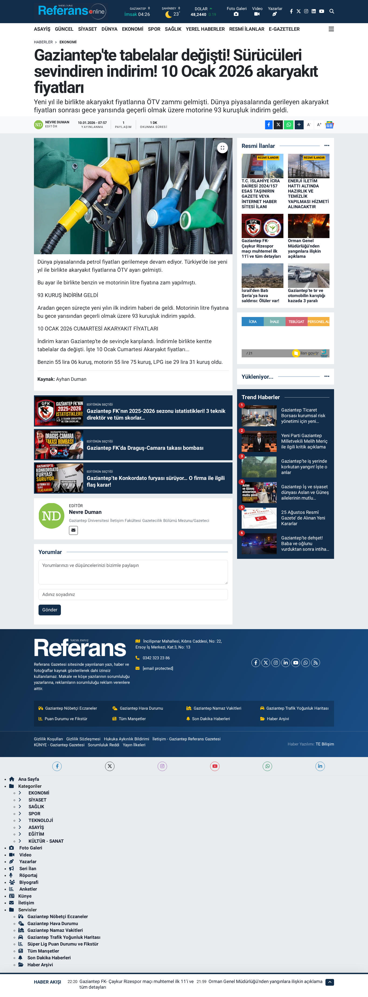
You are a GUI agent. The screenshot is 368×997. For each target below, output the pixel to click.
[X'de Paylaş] (278, 124)
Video (25, 854)
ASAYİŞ (42, 29)
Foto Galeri (30, 847)
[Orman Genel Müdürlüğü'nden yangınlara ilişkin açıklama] (309, 225)
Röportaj (27, 875)
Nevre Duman (85, 512)
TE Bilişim (325, 744)
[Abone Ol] (329, 125)
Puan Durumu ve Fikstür (66, 718)
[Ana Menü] (331, 29)
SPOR (154, 29)
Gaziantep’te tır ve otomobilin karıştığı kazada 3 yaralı (306, 295)
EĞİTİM (35, 834)
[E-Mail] (73, 530)
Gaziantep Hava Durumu (141, 708)
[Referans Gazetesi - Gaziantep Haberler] (71, 11)
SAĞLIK (173, 29)
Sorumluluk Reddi (103, 744)
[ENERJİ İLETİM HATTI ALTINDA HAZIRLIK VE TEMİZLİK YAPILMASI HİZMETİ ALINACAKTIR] (309, 165)
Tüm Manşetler (132, 718)
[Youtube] (295, 662)
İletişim (26, 902)
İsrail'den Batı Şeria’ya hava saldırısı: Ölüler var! (260, 295)
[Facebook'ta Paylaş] (269, 124)
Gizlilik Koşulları (48, 739)
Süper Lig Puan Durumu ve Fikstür (62, 944)
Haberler (43, 42)
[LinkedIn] (285, 662)
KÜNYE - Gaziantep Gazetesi (59, 744)
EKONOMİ (132, 29)
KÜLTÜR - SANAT (45, 841)
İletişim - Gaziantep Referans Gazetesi (186, 739)
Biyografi (28, 882)
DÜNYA (109, 29)
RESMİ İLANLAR (246, 29)
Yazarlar (27, 861)
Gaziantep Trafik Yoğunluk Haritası (297, 708)
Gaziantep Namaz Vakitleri (217, 708)
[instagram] (162, 766)
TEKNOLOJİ (40, 820)
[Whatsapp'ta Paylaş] (288, 124)
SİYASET (87, 29)
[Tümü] (326, 145)
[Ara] (331, 11)
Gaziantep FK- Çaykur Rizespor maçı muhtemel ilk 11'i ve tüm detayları (261, 248)
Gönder (49, 609)
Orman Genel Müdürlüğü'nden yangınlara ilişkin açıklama (304, 248)
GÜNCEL (64, 29)
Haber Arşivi (278, 718)
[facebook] (57, 766)
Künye (25, 896)
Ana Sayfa (28, 779)
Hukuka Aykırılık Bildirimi (126, 739)
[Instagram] (275, 662)
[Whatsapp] (305, 662)
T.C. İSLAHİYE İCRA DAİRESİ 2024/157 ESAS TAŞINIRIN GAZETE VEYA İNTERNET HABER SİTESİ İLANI (261, 193)
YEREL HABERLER (205, 29)
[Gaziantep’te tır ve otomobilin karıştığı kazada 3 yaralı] (309, 275)
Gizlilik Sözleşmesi (83, 739)
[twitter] (109, 766)
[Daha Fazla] (299, 124)
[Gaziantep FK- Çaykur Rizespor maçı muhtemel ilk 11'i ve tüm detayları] (262, 225)
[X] (265, 662)
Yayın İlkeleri (134, 744)
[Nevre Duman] (51, 515)
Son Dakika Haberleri (211, 718)
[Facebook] (255, 662)
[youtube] (215, 766)
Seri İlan (27, 868)
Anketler (27, 889)
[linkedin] (320, 766)
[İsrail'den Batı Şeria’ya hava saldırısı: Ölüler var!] (262, 275)
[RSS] (315, 662)
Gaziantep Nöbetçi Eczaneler (71, 708)
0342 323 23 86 (156, 658)
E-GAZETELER (284, 29)
